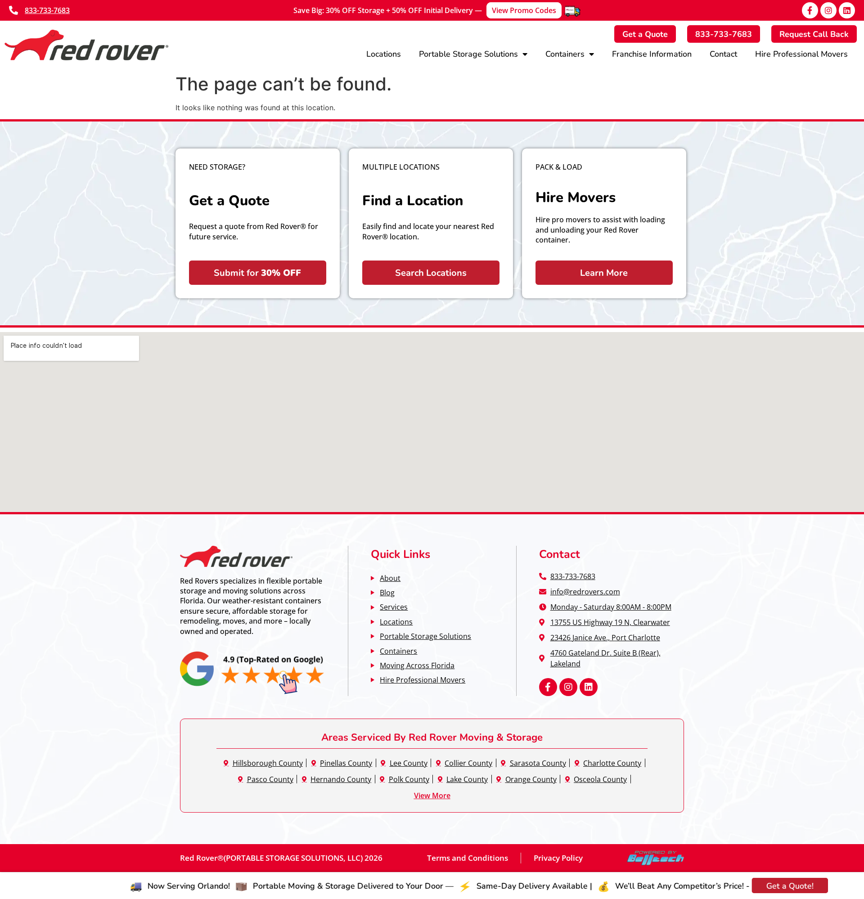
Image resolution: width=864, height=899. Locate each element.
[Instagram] (828, 10)
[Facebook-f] (810, 10)
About (390, 578)
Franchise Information (652, 53)
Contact (723, 53)
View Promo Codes (524, 10)
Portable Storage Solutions (468, 53)
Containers (565, 53)
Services (394, 606)
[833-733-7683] (13, 10)
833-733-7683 (47, 10)
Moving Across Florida (417, 665)
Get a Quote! (734, 885)
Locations (383, 53)
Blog (387, 592)
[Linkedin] (847, 10)
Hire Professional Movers (801, 53)
